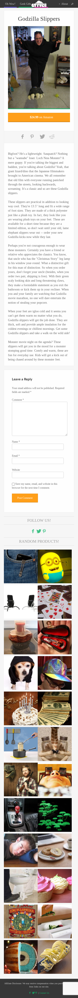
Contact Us (44, 993)
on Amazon (41, 117)
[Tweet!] (42, 136)
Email (16, 455)
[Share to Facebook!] (23, 136)
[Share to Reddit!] (51, 136)
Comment (18, 399)
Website (16, 469)
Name (16, 441)
